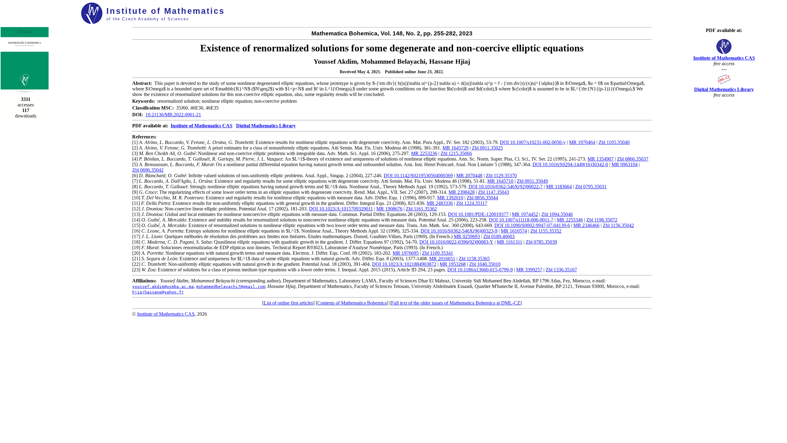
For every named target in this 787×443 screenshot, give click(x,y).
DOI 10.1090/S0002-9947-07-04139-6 (532, 225)
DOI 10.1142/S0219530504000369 (418, 175)
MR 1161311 (509, 242)
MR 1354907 (600, 159)
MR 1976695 (406, 253)
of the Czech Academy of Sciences (147, 19)
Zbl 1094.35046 (557, 214)
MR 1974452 (525, 214)
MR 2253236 (424, 153)
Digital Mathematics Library (266, 125)
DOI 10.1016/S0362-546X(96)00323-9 (459, 230)
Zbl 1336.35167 (561, 269)
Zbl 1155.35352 (545, 230)
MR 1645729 (455, 147)
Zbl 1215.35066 (456, 153)
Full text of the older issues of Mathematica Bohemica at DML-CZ (455, 302)
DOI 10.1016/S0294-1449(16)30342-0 (570, 164)
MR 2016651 (442, 258)
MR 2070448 (469, 175)
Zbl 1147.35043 (493, 192)
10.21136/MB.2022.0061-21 (173, 114)
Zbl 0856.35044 (482, 197)
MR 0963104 (624, 164)
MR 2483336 (440, 203)
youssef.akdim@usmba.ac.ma (163, 286)
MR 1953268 (453, 264)
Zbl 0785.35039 (541, 242)
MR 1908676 (389, 208)
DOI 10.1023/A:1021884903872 (404, 264)
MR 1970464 (582, 142)
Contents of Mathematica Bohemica (352, 302)
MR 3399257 (529, 269)
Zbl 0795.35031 (591, 186)
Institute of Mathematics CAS (201, 125)
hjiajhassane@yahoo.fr (158, 292)
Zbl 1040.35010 (484, 264)
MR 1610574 (514, 230)
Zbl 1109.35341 (437, 253)
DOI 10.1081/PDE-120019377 (478, 214)
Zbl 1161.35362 (421, 208)
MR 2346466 (586, 225)
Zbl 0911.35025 (487, 147)
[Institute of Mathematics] (92, 22)
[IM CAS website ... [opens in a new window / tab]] (724, 52)
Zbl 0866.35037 (632, 159)
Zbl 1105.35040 (614, 142)
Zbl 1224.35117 (471, 203)
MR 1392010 (450, 197)
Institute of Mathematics (165, 11)
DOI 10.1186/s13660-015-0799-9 (480, 269)
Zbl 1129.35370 (501, 175)
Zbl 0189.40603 (499, 236)
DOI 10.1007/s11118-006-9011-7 (521, 219)
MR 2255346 (570, 219)
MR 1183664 (559, 186)
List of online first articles (288, 302)
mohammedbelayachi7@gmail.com (230, 286)
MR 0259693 (467, 236)
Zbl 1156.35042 (618, 225)
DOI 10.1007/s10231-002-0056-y (533, 142)
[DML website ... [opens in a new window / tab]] (724, 83)
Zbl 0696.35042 (148, 170)
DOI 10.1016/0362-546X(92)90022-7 (506, 186)
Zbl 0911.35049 (532, 181)
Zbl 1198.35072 (601, 219)
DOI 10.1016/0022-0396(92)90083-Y (456, 242)
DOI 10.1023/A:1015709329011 (341, 208)
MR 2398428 (462, 192)
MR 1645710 (500, 181)
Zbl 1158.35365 (474, 258)
